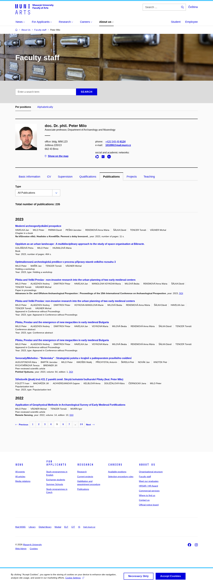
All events (20, 471)
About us (147, 464)
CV (49, 176)
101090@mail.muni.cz (118, 145)
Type (18, 186)
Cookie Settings (73, 578)
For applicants (56, 463)
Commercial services (149, 490)
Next (88, 424)
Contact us (144, 500)
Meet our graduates (148, 481)
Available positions (117, 471)
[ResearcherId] (98, 157)
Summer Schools (54, 484)
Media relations (22, 481)
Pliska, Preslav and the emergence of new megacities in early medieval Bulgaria (62, 322)
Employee (191, 21)
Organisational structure (151, 471)
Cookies (34, 548)
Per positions (23, 107)
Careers (115, 464)
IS (79, 527)
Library (32, 527)
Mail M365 (20, 527)
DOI (181, 293)
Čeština (193, 7)
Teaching (149, 176)
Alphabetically (45, 107)
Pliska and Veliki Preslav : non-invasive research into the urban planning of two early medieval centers (75, 280)
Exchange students (55, 479)
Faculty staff (145, 476)
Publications (111, 176)
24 (81, 424)
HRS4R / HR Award (148, 486)
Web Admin (21, 548)
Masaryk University (32, 544)
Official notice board (149, 504)
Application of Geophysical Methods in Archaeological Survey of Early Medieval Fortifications (70, 404)
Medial (58, 527)
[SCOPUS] (103, 157)
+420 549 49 (115, 141)
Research (85, 464)
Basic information (29, 176)
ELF (66, 527)
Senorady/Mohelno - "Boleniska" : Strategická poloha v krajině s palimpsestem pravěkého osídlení (73, 358)
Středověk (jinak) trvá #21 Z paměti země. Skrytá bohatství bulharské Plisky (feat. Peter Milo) (69, 379)
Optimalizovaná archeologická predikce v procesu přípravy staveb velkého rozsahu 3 (65, 262)
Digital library (45, 527)
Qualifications (87, 176)
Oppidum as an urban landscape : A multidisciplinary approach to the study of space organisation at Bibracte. (80, 244)
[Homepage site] (34, 9)
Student (176, 21)
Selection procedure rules (120, 476)
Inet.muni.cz (89, 527)
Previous (23, 424)
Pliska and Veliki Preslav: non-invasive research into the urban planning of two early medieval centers (75, 301)
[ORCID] (109, 157)
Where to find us (147, 495)
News (19, 464)
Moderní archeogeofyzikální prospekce (38, 226)
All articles (20, 476)
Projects (132, 176)
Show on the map (58, 156)
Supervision (65, 176)
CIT (73, 527)
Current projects (85, 476)
